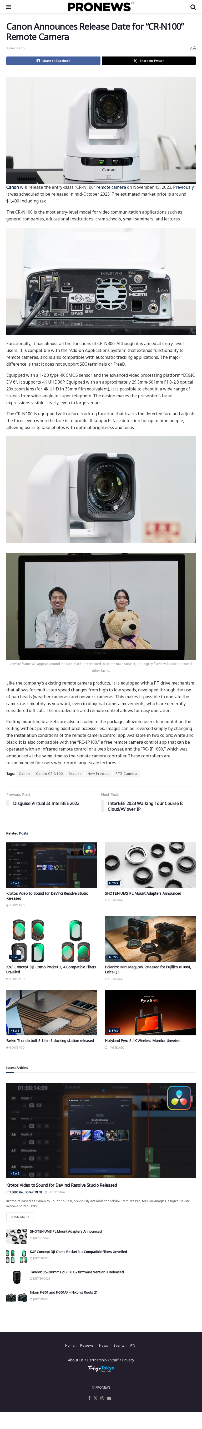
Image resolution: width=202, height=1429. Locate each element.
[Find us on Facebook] (89, 1398)
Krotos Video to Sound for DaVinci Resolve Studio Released (61, 1185)
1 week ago (115, 1047)
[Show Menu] (8, 6)
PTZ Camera (126, 773)
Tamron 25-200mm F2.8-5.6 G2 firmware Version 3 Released (77, 1272)
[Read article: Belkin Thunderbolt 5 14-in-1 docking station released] (51, 1012)
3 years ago (15, 48)
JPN (132, 1345)
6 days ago (17, 1047)
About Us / (77, 1359)
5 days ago (115, 979)
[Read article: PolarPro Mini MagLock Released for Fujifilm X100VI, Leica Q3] (150, 939)
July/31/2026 (56, 1192)
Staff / (116, 1359)
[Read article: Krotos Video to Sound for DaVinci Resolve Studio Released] (51, 865)
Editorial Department (26, 1192)
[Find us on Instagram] (102, 1398)
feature (75, 773)
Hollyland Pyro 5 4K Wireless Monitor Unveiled (142, 1040)
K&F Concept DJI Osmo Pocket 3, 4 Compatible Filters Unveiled (78, 1251)
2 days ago (17, 905)
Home (70, 1345)
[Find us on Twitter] (95, 1398)
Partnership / (98, 1359)
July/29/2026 (41, 1299)
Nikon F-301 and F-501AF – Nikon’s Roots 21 (64, 1292)
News (15, 883)
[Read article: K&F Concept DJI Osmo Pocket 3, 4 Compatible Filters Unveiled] (51, 939)
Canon (24, 773)
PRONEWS (102, 1387)
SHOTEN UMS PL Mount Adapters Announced (143, 893)
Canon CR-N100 (49, 773)
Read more (22, 1216)
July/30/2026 (41, 1258)
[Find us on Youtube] (109, 1398)
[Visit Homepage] (100, 6)
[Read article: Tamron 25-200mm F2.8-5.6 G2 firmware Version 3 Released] (16, 1277)
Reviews (87, 1345)
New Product (99, 773)
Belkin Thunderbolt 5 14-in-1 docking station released (50, 1040)
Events (119, 1345)
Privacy (128, 1359)
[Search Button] (193, 6)
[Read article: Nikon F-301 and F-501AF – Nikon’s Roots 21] (16, 1297)
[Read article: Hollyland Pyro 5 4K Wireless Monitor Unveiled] (150, 1012)
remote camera (111, 187)
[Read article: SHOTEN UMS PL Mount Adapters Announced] (150, 865)
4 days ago (17, 979)
